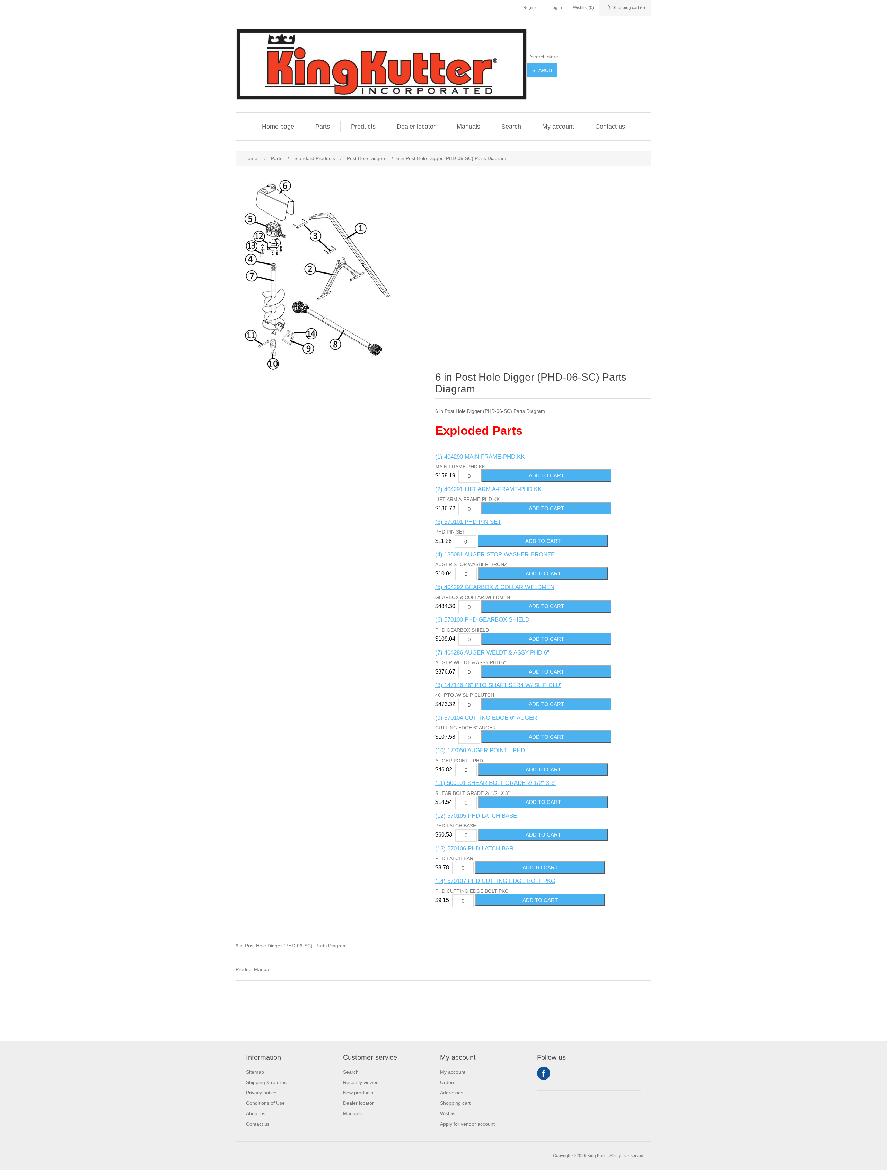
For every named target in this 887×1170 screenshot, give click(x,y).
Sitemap (255, 1072)
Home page (278, 126)
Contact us (610, 126)
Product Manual (253, 969)
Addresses (451, 1092)
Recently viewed (361, 1082)
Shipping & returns (266, 1082)
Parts (322, 126)
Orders (447, 1082)
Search (542, 70)
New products (358, 1092)
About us (255, 1113)
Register (531, 7)
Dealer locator (416, 126)
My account (558, 126)
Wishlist (448, 1113)
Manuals (468, 126)
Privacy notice (261, 1092)
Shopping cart (455, 1103)
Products (363, 126)
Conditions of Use (265, 1103)
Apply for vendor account (467, 1124)
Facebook (543, 1073)
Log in (556, 7)
